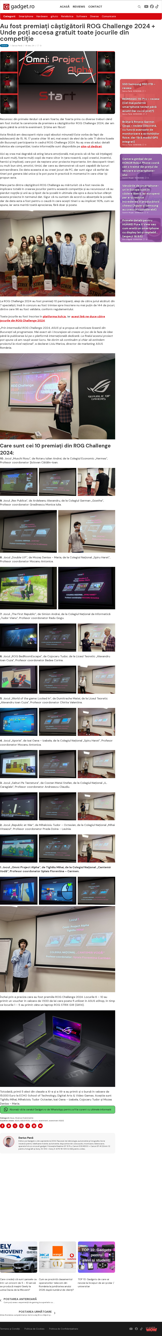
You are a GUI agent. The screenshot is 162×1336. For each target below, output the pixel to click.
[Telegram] (27, 1125)
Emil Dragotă (127, 239)
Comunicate (109, 16)
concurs (34, 1120)
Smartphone (26, 16)
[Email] (40, 1125)
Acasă (65, 7)
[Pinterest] (21, 1125)
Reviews (79, 7)
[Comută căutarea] (139, 7)
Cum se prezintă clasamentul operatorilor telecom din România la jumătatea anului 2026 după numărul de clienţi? (56, 1285)
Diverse (94, 16)
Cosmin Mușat (128, 178)
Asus (12, 1118)
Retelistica (67, 16)
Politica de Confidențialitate (63, 1328)
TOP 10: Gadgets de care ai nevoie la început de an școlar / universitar (96, 1283)
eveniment (43, 1120)
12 (146, 239)
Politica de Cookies (34, 1328)
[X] (15, 1125)
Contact (95, 7)
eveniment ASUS (56, 1120)
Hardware (42, 16)
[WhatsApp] (8, 1125)
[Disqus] (57, 1197)
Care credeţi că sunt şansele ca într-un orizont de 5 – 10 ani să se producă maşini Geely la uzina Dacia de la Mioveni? (18, 1285)
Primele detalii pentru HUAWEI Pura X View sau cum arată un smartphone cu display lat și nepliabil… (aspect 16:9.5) (140, 228)
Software (81, 16)
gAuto (54, 16)
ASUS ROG (25, 1120)
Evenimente (28, 1118)
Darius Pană (17, 45)
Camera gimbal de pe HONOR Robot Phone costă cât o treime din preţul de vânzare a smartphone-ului (140, 167)
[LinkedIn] (34, 1125)
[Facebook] (2, 1125)
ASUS (17, 1120)
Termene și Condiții (10, 1328)
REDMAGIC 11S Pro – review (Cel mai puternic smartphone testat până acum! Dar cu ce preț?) (140, 105)
